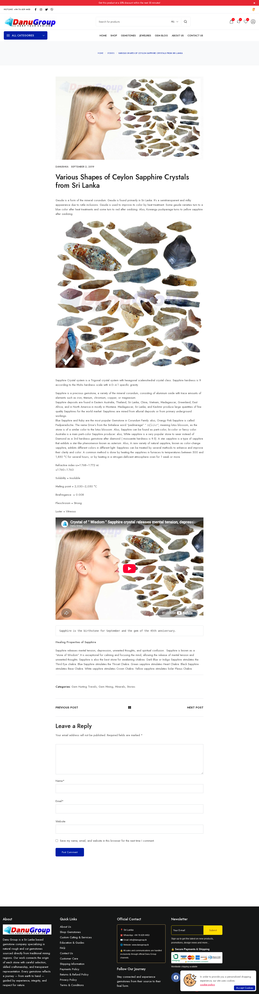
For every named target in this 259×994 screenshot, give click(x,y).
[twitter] (46, 9)
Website (60, 821)
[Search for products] (185, 22)
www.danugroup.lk (140, 945)
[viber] (52, 9)
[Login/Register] (253, 21)
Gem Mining (106, 687)
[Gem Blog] (161, 35)
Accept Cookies (244, 988)
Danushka (62, 166)
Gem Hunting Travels (84, 687)
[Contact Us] (195, 35)
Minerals (120, 687)
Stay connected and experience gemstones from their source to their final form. (139, 981)
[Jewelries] (145, 35)
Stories (131, 687)
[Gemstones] (128, 35)
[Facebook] (176, 977)
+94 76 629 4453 (141, 935)
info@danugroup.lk (138, 940)
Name (60, 781)
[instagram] (41, 9)
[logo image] (30, 21)
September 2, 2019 (82, 166)
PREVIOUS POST (67, 707)
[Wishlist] (246, 21)
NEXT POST (195, 707)
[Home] (103, 35)
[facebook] (35, 9)
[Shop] (114, 35)
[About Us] (178, 35)
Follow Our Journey (131, 969)
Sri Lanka (128, 930)
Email (60, 801)
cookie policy (207, 984)
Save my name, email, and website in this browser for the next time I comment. (107, 840)
